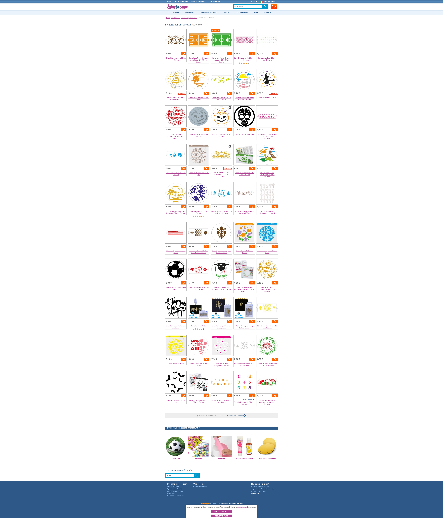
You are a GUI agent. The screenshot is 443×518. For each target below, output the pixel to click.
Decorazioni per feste (208, 12)
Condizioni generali (200, 486)
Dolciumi (175, 12)
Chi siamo (171, 493)
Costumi (226, 12)
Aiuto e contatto (214, 1)
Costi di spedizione (181, 1)
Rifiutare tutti (221, 516)
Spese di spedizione (174, 489)
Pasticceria (189, 12)
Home (169, 1)
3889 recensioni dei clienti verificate (230, 504)
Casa (256, 12)
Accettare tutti (221, 511)
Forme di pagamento (198, 1)
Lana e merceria (242, 12)
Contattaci (255, 493)
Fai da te (267, 12)
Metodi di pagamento (175, 491)
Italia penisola (268, 1)
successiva (235, 416)
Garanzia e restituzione (175, 496)
